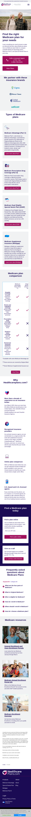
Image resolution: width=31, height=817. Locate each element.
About (17, 782)
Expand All (6, 581)
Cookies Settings (6, 815)
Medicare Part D (7, 790)
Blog (16, 785)
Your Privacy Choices (8, 802)
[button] (15, 586)
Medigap (5, 788)
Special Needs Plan (8, 785)
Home (4, 764)
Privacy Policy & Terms (9, 798)
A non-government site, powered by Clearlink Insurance (16, 1)
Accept (20, 815)
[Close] (29, 811)
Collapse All (13, 581)
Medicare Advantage (8, 782)
